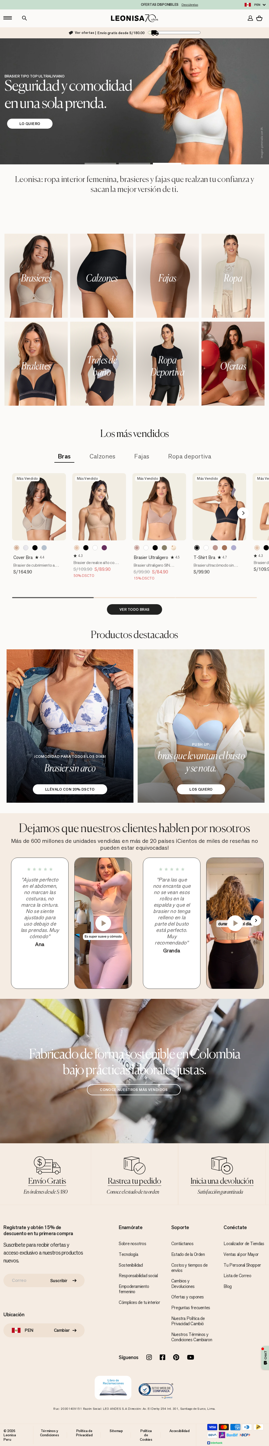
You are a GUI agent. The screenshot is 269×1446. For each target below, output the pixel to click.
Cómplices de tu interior (139, 1302)
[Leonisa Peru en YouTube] (190, 1357)
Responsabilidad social (138, 1275)
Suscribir (59, 1280)
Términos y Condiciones (49, 1432)
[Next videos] (256, 920)
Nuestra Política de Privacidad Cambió (188, 1321)
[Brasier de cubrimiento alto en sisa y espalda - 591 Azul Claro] (44, 547)
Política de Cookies (146, 1435)
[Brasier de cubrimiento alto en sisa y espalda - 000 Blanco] (25, 547)
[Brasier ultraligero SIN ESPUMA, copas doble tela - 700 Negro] (155, 547)
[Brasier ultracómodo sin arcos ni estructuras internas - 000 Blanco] (206, 547)
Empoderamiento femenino (134, 1288)
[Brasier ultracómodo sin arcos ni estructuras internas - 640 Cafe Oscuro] (224, 547)
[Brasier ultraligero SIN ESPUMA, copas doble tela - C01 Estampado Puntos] (173, 547)
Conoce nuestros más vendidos (134, 1089)
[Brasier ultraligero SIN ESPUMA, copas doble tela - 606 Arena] (164, 547)
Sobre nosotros (132, 1243)
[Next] (243, 513)
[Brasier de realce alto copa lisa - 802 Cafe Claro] (76, 547)
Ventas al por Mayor (241, 1254)
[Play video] (103, 923)
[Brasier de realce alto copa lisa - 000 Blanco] (95, 547)
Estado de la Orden (188, 1254)
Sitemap (116, 1430)
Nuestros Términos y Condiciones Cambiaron (191, 1337)
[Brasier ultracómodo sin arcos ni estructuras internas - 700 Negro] (196, 547)
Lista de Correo (237, 1275)
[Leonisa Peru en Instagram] (149, 1357)
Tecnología (128, 1254)
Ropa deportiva (189, 456)
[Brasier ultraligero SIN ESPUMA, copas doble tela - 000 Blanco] (146, 547)
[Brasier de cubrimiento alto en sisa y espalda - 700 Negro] (35, 547)
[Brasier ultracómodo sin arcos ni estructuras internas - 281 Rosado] (215, 547)
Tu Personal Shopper (242, 1265)
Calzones (103, 456)
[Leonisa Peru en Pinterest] (176, 1357)
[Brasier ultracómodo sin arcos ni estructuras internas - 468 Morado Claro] (233, 547)
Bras (64, 456)
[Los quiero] (201, 726)
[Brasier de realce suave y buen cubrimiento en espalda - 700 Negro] (266, 547)
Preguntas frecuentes (190, 1308)
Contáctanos (182, 1243)
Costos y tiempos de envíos (189, 1267)
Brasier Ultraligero (151, 557)
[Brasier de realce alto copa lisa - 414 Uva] (104, 547)
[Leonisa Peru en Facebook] (162, 1357)
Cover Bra (23, 557)
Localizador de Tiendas (244, 1243)
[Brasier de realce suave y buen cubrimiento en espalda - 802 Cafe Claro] (257, 547)
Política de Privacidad (84, 1432)
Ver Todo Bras (135, 609)
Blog (227, 1286)
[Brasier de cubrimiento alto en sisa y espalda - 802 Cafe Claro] (16, 547)
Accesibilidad (179, 1430)
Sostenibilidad (131, 1265)
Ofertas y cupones (187, 1297)
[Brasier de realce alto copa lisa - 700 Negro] (86, 547)
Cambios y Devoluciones (183, 1283)
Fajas (141, 456)
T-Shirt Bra (204, 557)
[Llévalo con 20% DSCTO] (70, 726)
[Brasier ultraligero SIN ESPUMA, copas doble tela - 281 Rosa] (136, 547)
